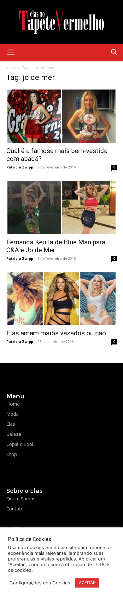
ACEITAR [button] (87, 582)
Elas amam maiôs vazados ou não (56, 333)
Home (13, 404)
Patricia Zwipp (19, 167)
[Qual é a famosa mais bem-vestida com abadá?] (61, 115)
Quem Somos (21, 498)
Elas (10, 424)
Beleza (13, 434)
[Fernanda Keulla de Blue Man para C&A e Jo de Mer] (61, 207)
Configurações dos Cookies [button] (39, 583)
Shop (11, 454)
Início (11, 68)
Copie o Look (20, 444)
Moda (12, 414)
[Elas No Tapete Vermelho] (61, 22)
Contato (15, 508)
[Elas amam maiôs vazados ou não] (61, 298)
